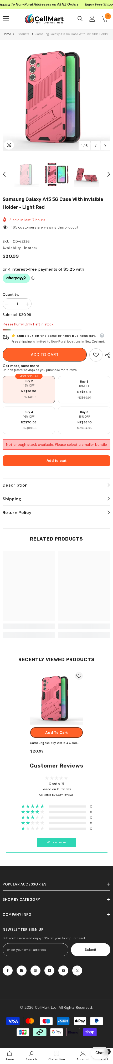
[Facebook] (8, 971)
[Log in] (92, 19)
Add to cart (45, 354)
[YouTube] (63, 971)
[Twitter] (77, 971)
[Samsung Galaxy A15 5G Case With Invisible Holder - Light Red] (56, 698)
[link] (95, 355)
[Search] (80, 19)
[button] (95, 145)
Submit (90, 949)
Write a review (56, 842)
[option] (56, 97)
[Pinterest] (35, 971)
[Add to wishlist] (79, 676)
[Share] (106, 355)
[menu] (6, 19)
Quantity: (11, 294)
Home (7, 34)
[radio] (29, 389)
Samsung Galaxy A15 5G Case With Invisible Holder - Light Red (55, 743)
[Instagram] (22, 971)
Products (23, 34)
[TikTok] (49, 971)
